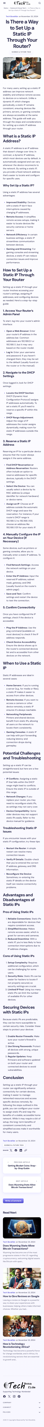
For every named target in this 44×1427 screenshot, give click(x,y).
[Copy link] (25, 1150)
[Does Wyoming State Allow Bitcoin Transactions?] (22, 1184)
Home (6, 8)
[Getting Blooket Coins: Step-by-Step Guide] (22, 1165)
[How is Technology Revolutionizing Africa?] (22, 1326)
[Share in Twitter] (11, 1150)
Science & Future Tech (18, 8)
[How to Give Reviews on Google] (22, 1278)
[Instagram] (14, 1396)
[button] (4, 3)
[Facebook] (4, 1396)
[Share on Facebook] (15, 1150)
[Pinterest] (19, 1396)
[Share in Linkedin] (20, 1150)
